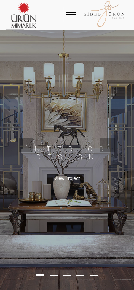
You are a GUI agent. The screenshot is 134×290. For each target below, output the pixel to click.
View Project (67, 178)
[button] (40, 275)
